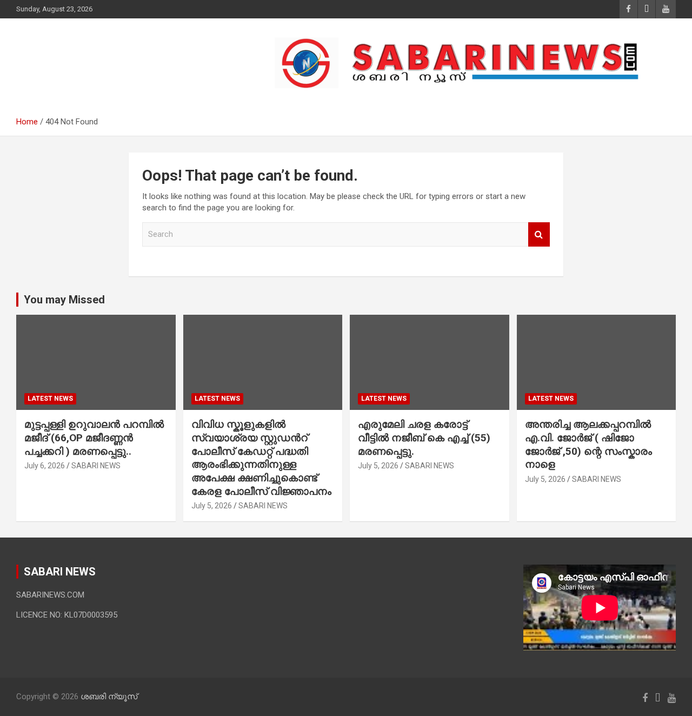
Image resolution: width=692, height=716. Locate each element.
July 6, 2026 (44, 465)
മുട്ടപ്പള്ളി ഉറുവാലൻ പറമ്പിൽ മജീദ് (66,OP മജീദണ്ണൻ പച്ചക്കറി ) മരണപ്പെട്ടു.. (94, 437)
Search (539, 234)
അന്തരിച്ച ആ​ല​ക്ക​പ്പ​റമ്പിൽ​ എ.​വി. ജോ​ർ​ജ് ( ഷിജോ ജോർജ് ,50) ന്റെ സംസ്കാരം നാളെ (588, 444)
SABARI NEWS (96, 465)
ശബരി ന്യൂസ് (92, 57)
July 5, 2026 (211, 505)
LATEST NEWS (50, 398)
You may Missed (64, 299)
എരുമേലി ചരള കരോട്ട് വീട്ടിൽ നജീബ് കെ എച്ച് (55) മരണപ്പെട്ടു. (424, 437)
